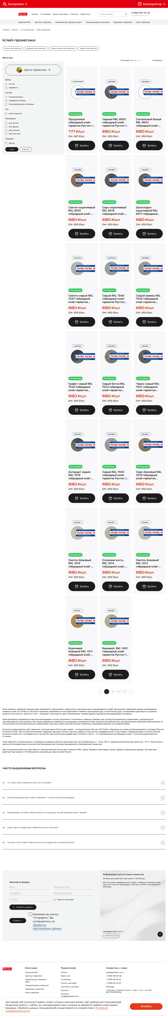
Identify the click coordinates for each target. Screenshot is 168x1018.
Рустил (11, 84)
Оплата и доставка (60, 14)
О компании (46, 14)
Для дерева (13, 127)
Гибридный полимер (17, 100)
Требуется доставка (65, 899)
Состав (8, 93)
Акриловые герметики (34, 989)
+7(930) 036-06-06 (113, 976)
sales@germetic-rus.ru (141, 15)
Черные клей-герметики (88, 48)
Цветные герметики (33, 976)
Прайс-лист (85, 14)
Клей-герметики (32, 993)
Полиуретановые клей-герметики (63, 48)
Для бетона (13, 123)
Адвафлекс (13, 88)
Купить (84, 145)
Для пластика (14, 134)
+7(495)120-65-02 (113, 979)
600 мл (11, 143)
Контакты (74, 14)
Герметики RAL (31, 972)
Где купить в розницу (70, 987)
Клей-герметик (15, 113)
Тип (6, 109)
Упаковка (9, 139)
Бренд (8, 80)
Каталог (35, 14)
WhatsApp (110, 987)
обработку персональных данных (47, 926)
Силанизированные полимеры (21, 104)
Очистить (25, 149)
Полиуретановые (15, 97)
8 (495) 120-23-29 (111, 936)
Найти (12, 149)
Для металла (14, 130)
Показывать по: (127, 60)
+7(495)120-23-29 (140, 13)
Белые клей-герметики (13, 48)
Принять (146, 1006)
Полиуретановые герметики (37, 985)
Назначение (10, 119)
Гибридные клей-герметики (36, 48)
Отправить (17, 920)
